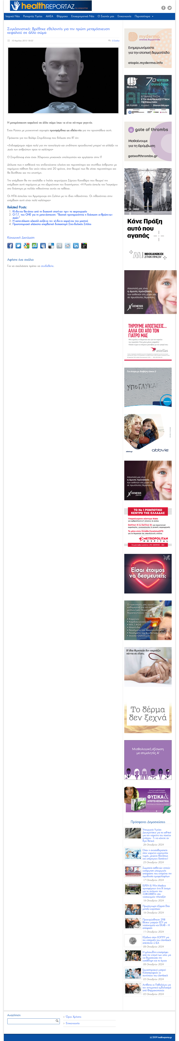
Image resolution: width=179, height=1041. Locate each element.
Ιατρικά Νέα (13, 16)
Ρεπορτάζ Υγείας (32, 16)
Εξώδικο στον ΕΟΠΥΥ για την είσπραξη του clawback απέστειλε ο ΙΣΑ (157, 940)
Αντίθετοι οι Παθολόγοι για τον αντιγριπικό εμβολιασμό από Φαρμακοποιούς (157, 988)
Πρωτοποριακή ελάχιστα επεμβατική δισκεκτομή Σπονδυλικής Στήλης (52, 224)
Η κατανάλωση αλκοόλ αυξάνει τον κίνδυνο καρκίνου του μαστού (50, 221)
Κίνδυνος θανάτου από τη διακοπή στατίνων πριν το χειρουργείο (50, 211)
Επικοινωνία (124, 16)
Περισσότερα (142, 16)
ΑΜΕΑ (49, 16)
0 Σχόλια (115, 41)
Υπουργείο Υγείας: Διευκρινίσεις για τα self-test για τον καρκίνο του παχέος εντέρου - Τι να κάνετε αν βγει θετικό (157, 835)
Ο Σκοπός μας (106, 16)
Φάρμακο (62, 16)
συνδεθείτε (47, 266)
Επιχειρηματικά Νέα (82, 16)
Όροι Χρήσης (73, 1017)
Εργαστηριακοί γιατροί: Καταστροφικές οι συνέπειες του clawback (155, 973)
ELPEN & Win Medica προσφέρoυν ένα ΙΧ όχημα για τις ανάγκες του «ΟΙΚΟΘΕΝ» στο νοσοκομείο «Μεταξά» (156, 891)
